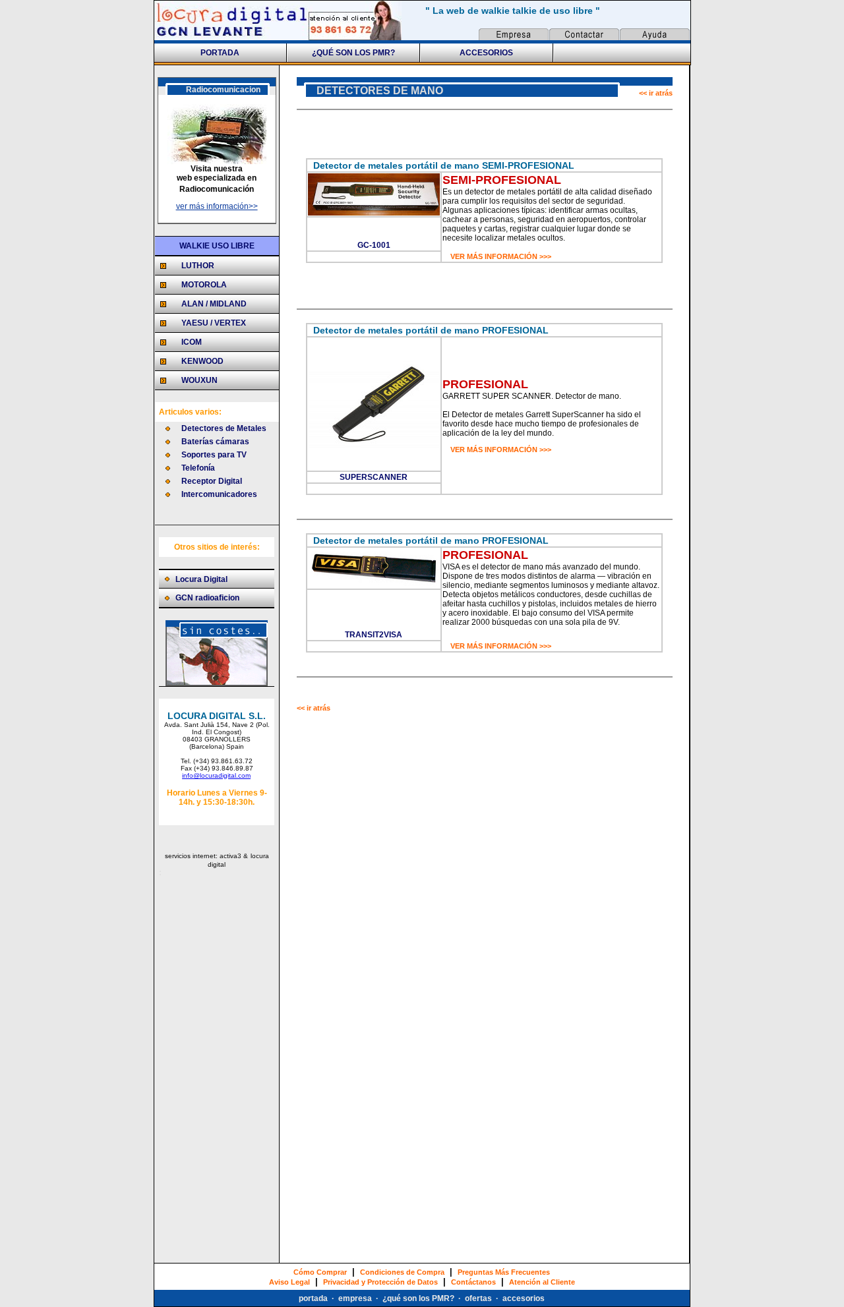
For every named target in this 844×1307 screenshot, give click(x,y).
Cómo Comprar (320, 1272)
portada (313, 1298)
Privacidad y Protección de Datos (380, 1282)
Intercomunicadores (219, 494)
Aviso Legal (289, 1282)
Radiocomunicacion (223, 89)
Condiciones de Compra (402, 1272)
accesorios (523, 1298)
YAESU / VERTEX (213, 323)
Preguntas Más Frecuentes (504, 1272)
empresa (355, 1298)
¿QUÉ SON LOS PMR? (353, 52)
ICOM (191, 342)
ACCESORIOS (486, 52)
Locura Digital (201, 579)
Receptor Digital (211, 481)
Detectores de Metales (223, 428)
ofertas (480, 1298)
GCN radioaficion (207, 597)
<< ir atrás (656, 93)
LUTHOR (197, 265)
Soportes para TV (214, 454)
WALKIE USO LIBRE (217, 245)
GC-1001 (373, 245)
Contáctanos (473, 1282)
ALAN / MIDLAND (214, 303)
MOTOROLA (204, 284)
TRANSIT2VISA (373, 634)
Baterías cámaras (215, 441)
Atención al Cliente (542, 1282)
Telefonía (198, 468)
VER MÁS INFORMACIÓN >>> (500, 256)
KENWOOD (202, 361)
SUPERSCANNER (373, 477)
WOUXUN (199, 380)
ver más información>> (217, 206)
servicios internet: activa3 (204, 855)
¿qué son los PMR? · (423, 1298)
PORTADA (219, 52)
